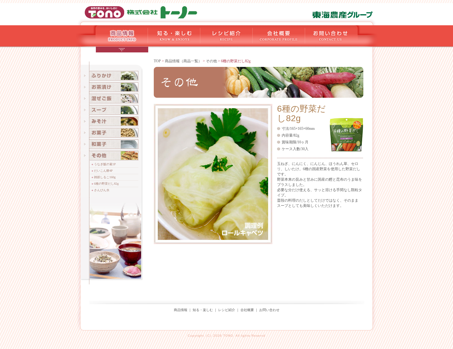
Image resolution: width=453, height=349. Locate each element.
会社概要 (247, 310)
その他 (211, 61)
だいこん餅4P (103, 170)
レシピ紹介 (226, 310)
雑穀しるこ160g (105, 177)
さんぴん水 (101, 190)
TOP (157, 61)
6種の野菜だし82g (106, 183)
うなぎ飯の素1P (105, 164)
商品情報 (180, 310)
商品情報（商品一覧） (183, 61)
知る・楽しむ (203, 310)
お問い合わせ (269, 310)
